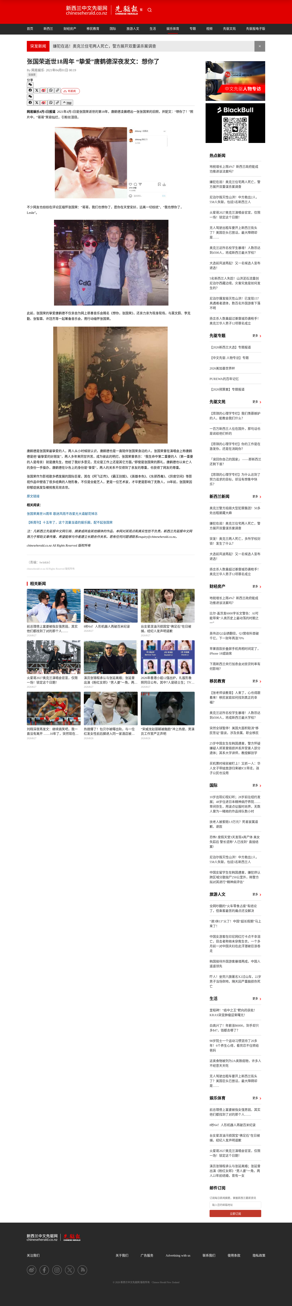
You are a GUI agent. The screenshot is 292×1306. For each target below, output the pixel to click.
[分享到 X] (37, 90)
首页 (30, 28)
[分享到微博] (43, 90)
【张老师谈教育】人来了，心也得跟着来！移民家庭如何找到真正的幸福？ (235, 697)
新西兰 (48, 28)
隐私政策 (259, 1255)
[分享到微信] (30, 85)
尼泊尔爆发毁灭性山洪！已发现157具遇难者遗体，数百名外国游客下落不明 (235, 303)
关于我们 (122, 1255)
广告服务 (147, 1255)
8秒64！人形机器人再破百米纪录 (233, 1125)
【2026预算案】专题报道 (227, 389)
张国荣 (32, 74)
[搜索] (149, 10)
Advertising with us (178, 1255)
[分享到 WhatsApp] (50, 90)
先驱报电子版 (255, 28)
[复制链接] (57, 90)
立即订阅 (235, 1213)
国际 (113, 28)
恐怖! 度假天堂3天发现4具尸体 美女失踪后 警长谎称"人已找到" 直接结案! (235, 841)
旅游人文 (133, 28)
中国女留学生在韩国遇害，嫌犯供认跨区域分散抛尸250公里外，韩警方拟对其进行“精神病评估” (235, 877)
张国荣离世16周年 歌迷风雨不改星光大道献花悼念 (62, 513)
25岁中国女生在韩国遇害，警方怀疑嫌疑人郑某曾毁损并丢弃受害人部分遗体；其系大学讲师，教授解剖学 (235, 748)
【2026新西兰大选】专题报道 (230, 347)
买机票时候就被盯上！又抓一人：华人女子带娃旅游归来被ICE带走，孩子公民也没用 (235, 768)
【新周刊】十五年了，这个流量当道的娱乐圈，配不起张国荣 (70, 522)
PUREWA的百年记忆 (224, 379)
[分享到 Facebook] (30, 90)
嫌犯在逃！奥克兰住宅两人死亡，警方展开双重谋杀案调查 (104, 46)
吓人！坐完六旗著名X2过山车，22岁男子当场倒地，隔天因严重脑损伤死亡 (235, 981)
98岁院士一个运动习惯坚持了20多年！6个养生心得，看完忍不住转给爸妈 (234, 1045)
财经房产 (70, 28)
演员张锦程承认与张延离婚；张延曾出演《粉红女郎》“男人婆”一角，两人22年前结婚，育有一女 (235, 1170)
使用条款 (234, 1255)
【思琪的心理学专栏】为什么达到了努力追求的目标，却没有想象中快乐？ (235, 479)
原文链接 (33, 496)
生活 (153, 28)
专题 (193, 28)
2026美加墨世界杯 (222, 368)
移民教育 (93, 28)
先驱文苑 (229, 28)
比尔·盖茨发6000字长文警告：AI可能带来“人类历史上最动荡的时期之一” (234, 618)
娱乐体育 (172, 28)
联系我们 (209, 1255)
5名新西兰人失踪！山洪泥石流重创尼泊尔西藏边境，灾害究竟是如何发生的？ (235, 283)
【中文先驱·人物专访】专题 (229, 358)
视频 (209, 28)
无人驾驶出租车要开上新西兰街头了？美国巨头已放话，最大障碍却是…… (233, 232)
